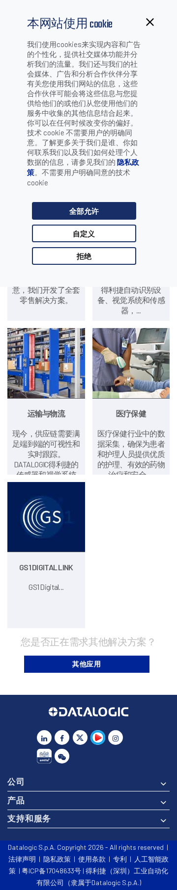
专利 (120, 859)
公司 (16, 781)
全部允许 (84, 210)
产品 (16, 800)
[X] (80, 737)
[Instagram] (115, 737)
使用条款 (92, 859)
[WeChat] (62, 756)
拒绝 (84, 256)
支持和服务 (29, 818)
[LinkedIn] (44, 737)
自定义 (84, 233)
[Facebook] (62, 737)
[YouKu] (97, 737)
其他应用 (86, 664)
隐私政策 (57, 859)
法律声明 (22, 859)
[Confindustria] (44, 756)
